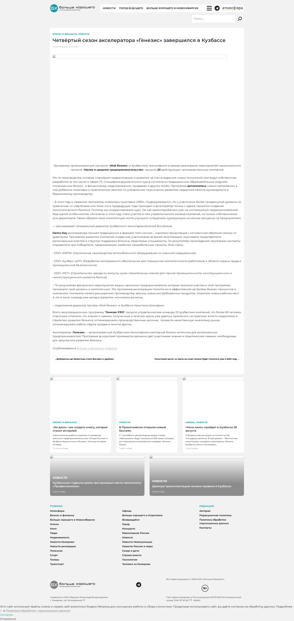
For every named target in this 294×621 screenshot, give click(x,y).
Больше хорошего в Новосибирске (172, 8)
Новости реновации (63, 546)
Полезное (56, 550)
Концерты (128, 528)
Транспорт (57, 564)
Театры (54, 559)
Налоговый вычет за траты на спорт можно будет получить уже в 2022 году (195, 359)
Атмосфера (57, 510)
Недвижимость (59, 537)
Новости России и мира (137, 546)
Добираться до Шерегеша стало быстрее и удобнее (85, 359)
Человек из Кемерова (136, 564)
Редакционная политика (215, 515)
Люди (53, 533)
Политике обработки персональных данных (38, 610)
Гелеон (54, 524)
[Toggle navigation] (209, 8)
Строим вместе (132, 555)
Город (126, 524)
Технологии (129, 559)
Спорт (54, 555)
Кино (53, 528)
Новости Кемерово (62, 541)
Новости (109, 8)
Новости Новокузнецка (137, 541)
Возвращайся (131, 519)
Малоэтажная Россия (135, 533)
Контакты (205, 527)
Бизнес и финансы (65, 34)
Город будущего (131, 8)
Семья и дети (130, 550)
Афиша (190, 422)
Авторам (204, 510)
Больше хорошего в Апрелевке (142, 515)
